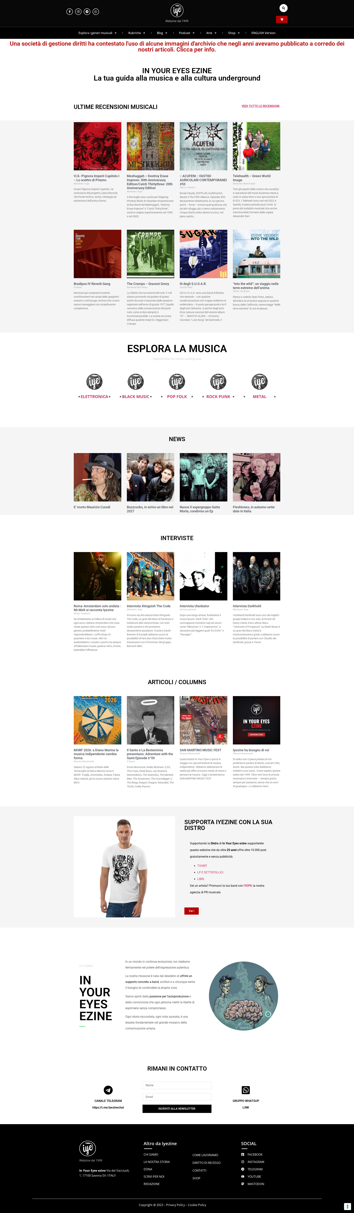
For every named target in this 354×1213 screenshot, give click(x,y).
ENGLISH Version (263, 33)
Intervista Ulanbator (194, 606)
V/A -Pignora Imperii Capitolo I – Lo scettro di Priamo (96, 178)
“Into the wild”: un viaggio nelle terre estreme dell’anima (256, 286)
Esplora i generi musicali (95, 33)
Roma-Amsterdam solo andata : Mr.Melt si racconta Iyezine (97, 608)
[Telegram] (87, 11)
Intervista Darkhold (247, 606)
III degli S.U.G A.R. (193, 284)
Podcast (184, 33)
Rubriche (134, 33)
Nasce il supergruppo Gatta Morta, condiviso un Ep (200, 509)
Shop (231, 33)
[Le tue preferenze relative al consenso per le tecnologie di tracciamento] (347, 1206)
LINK (246, 1107)
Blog (160, 33)
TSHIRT (202, 866)
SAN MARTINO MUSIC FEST (200, 750)
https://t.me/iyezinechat (108, 1107)
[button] (284, 8)
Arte (209, 33)
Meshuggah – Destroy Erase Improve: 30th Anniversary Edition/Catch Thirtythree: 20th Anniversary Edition (150, 182)
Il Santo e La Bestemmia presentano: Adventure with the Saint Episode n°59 (150, 754)
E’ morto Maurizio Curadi (92, 507)
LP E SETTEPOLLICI (210, 872)
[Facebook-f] (69, 11)
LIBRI (200, 879)
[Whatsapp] (96, 11)
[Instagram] (78, 11)
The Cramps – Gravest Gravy (148, 284)
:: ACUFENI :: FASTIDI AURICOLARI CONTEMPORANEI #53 (203, 180)
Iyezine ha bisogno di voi (251, 750)
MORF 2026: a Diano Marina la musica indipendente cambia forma (96, 754)
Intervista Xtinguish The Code (149, 606)
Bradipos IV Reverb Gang (92, 284)
